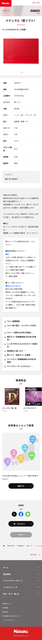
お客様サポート (7, 603)
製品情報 (6, 574)
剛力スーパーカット (13, 286)
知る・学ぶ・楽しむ (11, 594)
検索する (21, 486)
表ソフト (7, 10)
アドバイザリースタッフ (13, 580)
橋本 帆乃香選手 (11, 179)
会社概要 (5, 608)
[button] (15, 72)
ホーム (6, 567)
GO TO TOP (33, 555)
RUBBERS (20, 546)
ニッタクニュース (10, 587)
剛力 (7, 254)
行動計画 (5, 612)
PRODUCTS (10, 546)
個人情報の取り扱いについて (11, 616)
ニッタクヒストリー (8, 620)
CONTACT (21, 524)
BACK (21, 534)
